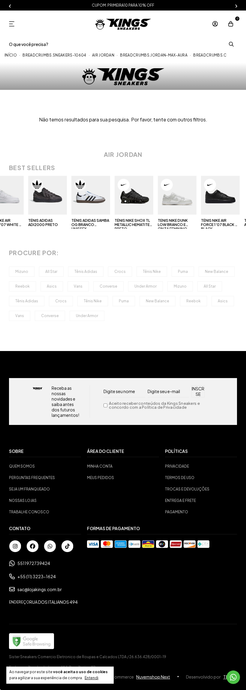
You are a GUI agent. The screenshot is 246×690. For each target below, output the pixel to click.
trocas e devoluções (187, 489)
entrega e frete (180, 500)
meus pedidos (100, 477)
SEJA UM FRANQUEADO (29, 489)
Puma (183, 271)
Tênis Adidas (85, 271)
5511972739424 (33, 563)
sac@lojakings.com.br (39, 589)
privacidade (177, 466)
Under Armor (145, 286)
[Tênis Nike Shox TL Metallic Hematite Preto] (131, 195)
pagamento (176, 512)
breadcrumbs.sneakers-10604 (54, 55)
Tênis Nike (152, 271)
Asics (52, 286)
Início (10, 55)
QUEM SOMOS (22, 466)
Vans (78, 286)
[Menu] (14, 23)
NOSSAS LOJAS (23, 500)
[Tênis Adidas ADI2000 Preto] (45, 195)
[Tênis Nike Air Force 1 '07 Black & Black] (218, 195)
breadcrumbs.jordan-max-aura (154, 55)
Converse (108, 286)
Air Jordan (103, 55)
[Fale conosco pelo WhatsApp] (233, 677)
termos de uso (179, 477)
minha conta (99, 466)
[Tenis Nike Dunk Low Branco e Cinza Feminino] (175, 195)
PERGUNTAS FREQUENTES (32, 477)
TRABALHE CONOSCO (29, 512)
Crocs (120, 271)
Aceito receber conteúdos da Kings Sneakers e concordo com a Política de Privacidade (154, 405)
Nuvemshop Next (153, 676)
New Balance (216, 271)
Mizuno (21, 271)
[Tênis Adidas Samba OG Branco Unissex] (89, 195)
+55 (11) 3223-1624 (36, 576)
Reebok (22, 286)
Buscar (231, 44)
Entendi (91, 678)
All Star (51, 271)
